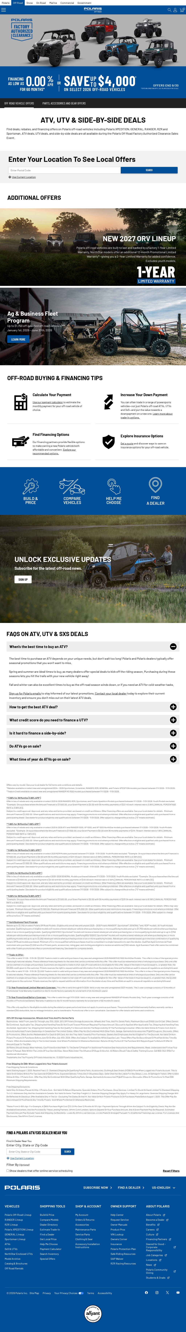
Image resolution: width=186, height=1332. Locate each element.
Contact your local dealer (111, 693)
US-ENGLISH (161, 1187)
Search (149, 170)
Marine (53, 2)
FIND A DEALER (129, 1187)
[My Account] (175, 9)
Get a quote (127, 443)
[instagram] (156, 1293)
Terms (90, 1293)
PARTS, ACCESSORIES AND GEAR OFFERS (64, 103)
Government (84, 2)
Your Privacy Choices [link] (66, 1293)
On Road (41, 2)
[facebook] (146, 1293)
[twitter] (167, 1293)
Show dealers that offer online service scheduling (41, 1170)
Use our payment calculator (48, 402)
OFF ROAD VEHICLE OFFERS (19, 103)
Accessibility (105, 1293)
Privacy (47, 1293)
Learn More (18, 339)
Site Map (34, 1293)
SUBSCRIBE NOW (95, 1187)
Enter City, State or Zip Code (27, 1145)
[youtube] (178, 1293)
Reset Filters (171, 1170)
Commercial (67, 2)
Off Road (18, 2)
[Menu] (3, 9)
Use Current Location (24, 177)
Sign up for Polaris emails (25, 693)
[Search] (169, 9)
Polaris (5, 2)
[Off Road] (93, 9)
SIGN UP (23, 579)
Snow (30, 2)
